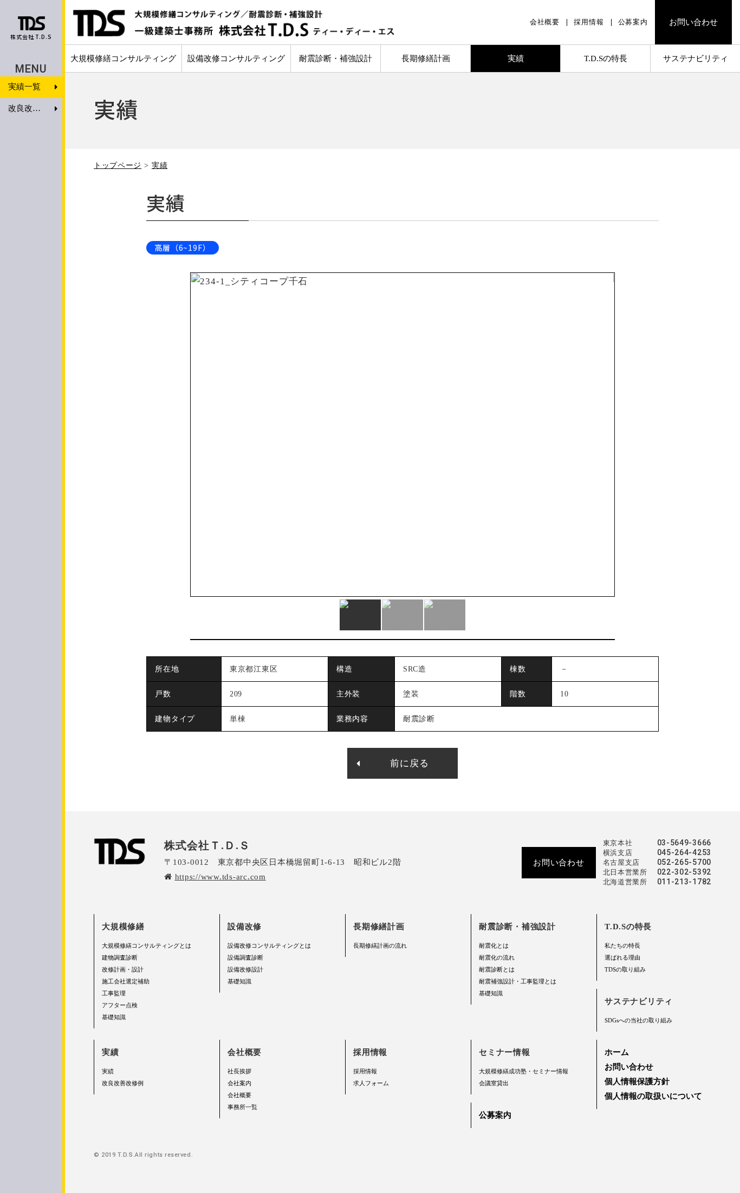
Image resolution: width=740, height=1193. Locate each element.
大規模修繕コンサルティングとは (146, 945)
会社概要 (545, 22)
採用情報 (588, 22)
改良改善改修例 (123, 1083)
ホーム (617, 1052)
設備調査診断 (245, 957)
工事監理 (114, 993)
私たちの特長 (622, 945)
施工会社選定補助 (126, 981)
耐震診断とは (497, 969)
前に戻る (409, 763)
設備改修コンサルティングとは (269, 945)
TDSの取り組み (625, 969)
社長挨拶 (239, 1071)
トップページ (117, 165)
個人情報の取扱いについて (653, 1096)
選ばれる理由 (622, 957)
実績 (159, 165)
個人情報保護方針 (637, 1081)
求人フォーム (371, 1083)
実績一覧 (24, 86)
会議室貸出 (494, 1083)
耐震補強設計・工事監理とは (517, 981)
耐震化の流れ (497, 957)
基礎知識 (114, 1017)
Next (608, 434)
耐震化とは (494, 945)
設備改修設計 (245, 969)
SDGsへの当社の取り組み (638, 1020)
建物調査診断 (120, 957)
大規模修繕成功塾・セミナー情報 (523, 1071)
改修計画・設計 (123, 969)
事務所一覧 (242, 1107)
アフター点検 (120, 1005)
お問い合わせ (693, 22)
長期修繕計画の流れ (380, 945)
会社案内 (239, 1083)
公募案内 (633, 22)
